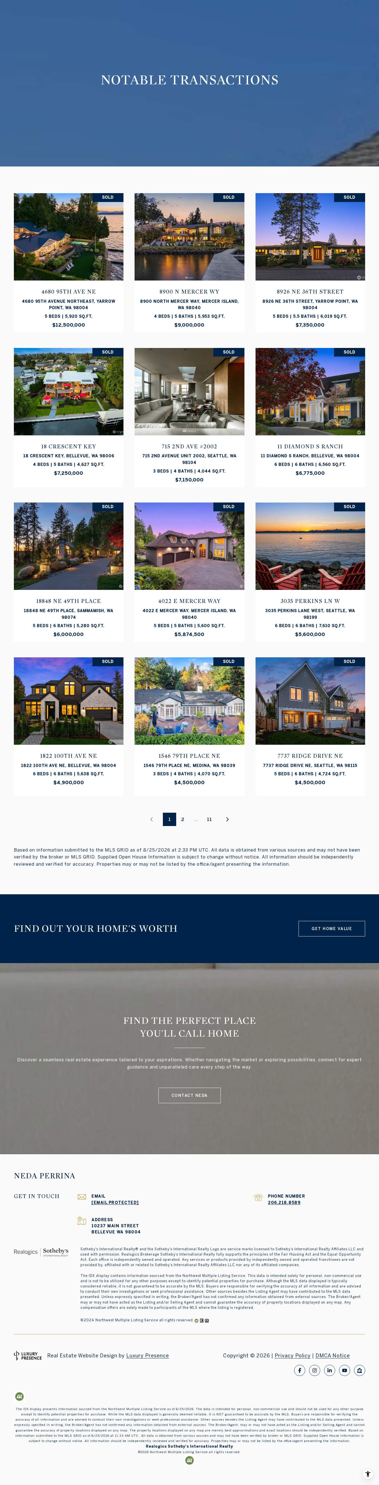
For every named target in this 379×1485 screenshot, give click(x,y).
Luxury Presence (147, 1355)
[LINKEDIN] (329, 1370)
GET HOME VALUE (332, 928)
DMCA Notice (332, 1355)
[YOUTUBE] (344, 1370)
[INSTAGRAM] (314, 1370)
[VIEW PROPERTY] (68, 255)
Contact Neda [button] (189, 1095)
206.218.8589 (284, 1202)
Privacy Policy (293, 1355)
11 (209, 819)
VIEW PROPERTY (69, 260)
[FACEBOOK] (299, 1370)
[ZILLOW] (359, 1370)
